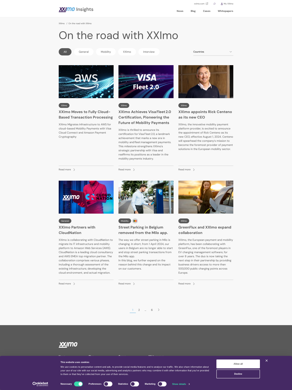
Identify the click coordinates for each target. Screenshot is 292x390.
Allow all (238, 364)
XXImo (62, 23)
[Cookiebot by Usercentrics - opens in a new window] (40, 384)
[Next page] (158, 310)
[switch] (108, 383)
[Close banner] (267, 360)
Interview (149, 52)
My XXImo (228, 3)
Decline (238, 374)
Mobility (106, 52)
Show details (179, 384)
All (65, 52)
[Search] (214, 3)
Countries (198, 51)
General (84, 52)
